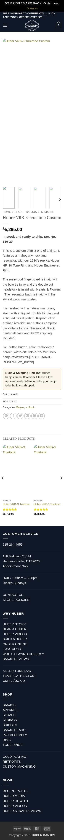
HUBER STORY (14, 624)
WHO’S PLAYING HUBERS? (23, 654)
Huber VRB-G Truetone (16, 504)
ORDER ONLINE (15, 644)
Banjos (31, 211)
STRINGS (10, 720)
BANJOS (9, 705)
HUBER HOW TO (15, 801)
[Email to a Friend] (27, 416)
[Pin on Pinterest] (34, 416)
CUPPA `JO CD (14, 680)
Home (7, 211)
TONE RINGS (13, 745)
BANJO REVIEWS (16, 659)
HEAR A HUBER (14, 629)
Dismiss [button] (32, 8)
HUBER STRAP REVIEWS (22, 811)
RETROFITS (12, 761)
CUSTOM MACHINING (19, 766)
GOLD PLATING (14, 756)
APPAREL (10, 710)
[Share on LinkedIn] (41, 416)
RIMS (7, 740)
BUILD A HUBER (15, 639)
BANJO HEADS (14, 730)
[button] (5, 25)
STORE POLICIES (16, 600)
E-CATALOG (12, 649)
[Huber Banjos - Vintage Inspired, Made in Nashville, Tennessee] (32, 25)
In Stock (47, 211)
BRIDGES (10, 725)
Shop (18, 211)
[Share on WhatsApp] (6, 416)
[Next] (55, 111)
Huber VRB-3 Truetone (47, 504)
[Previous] (8, 111)
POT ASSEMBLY (15, 735)
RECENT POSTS (15, 791)
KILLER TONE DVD (17, 671)
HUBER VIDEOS (15, 634)
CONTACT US (13, 595)
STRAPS (9, 715)
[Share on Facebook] (13, 416)
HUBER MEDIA (14, 796)
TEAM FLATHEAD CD (18, 676)
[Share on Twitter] (20, 416)
